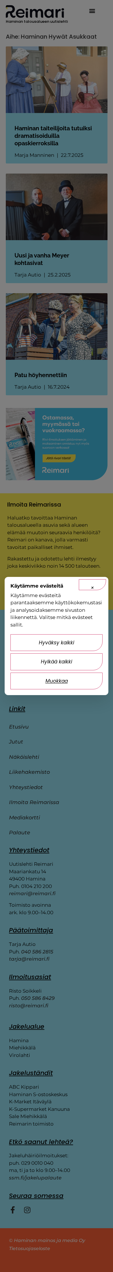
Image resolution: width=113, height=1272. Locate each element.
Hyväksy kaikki (56, 642)
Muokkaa (56, 681)
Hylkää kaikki (56, 661)
